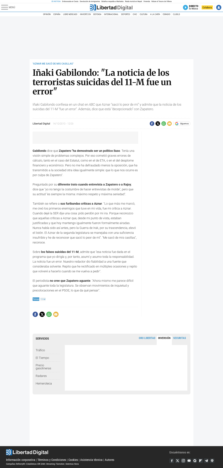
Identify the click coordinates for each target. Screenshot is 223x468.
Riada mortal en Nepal (133, 1)
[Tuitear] (157, 123)
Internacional (111, 14)
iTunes (212, 460)
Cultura (143, 14)
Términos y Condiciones (51, 460)
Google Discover (195, 460)
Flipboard (200, 460)
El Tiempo (42, 358)
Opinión (47, 14)
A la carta (155, 14)
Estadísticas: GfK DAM (35, 464)
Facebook (171, 460)
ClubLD (176, 14)
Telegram (206, 460)
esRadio (166, 14)
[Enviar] (163, 123)
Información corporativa (20, 460)
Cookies (73, 460)
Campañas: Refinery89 (15, 464)
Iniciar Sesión (218, 7)
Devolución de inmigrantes (90, 1)
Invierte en (85, 14)
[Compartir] (152, 123)
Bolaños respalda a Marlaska (112, 1)
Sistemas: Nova (72, 464)
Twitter (177, 460)
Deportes (125, 14)
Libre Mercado (70, 14)
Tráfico (40, 350)
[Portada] (111, 7)
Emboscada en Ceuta (70, 1)
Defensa (97, 14)
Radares (41, 376)
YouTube (189, 460)
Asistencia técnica (91, 460)
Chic (135, 14)
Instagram (183, 460)
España (56, 14)
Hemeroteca (44, 383)
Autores (109, 460)
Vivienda (146, 1)
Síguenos (184, 124)
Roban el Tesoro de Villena (161, 1)
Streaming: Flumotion (55, 464)
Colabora (207, 7)
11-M (43, 299)
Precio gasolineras (43, 366)
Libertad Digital (87, 452)
